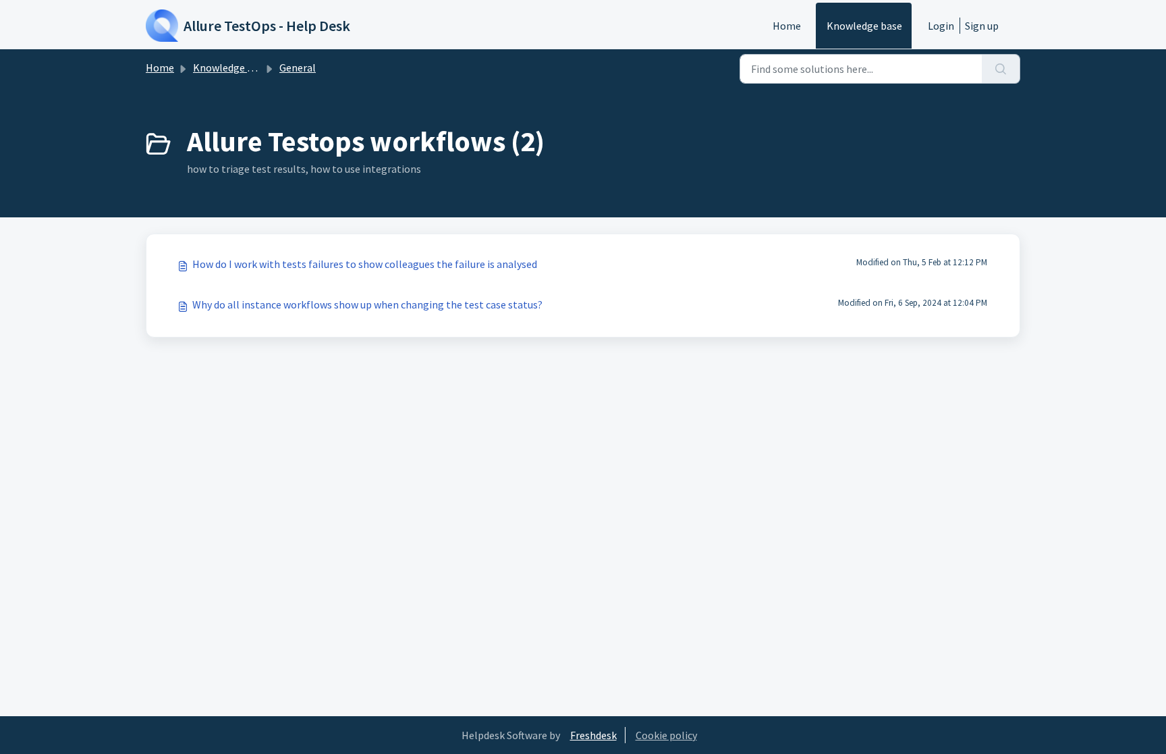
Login (941, 25)
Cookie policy (666, 735)
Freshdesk (593, 735)
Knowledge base (864, 25)
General (297, 67)
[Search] (1001, 69)
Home (787, 25)
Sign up (982, 25)
